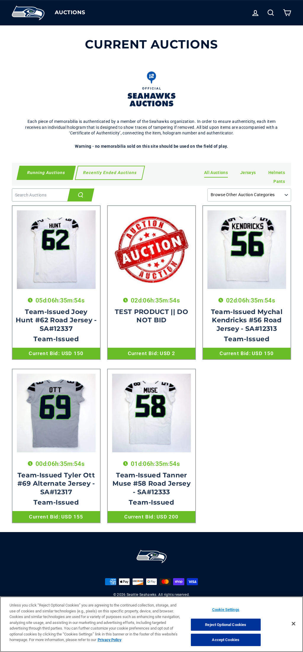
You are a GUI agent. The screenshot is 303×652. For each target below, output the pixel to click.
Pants (279, 181)
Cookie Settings (225, 609)
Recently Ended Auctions (110, 172)
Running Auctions (46, 172)
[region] (151, 624)
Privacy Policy (109, 640)
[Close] (293, 623)
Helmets (276, 172)
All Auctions (216, 172)
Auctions (70, 12)
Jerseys (248, 172)
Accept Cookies (225, 640)
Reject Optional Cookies (225, 624)
